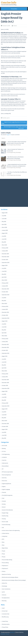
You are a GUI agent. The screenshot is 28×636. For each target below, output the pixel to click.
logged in (9, 134)
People (3, 551)
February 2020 (5, 403)
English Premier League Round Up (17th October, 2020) (14, 122)
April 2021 (4, 368)
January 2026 (5, 230)
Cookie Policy (5, 621)
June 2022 (4, 327)
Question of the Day (6, 574)
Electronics (4, 480)
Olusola (15, 25)
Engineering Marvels (6, 483)
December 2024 (5, 253)
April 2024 (4, 277)
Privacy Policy (5, 627)
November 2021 (5, 347)
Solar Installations (6, 589)
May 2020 (4, 400)
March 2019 (4, 420)
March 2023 (4, 303)
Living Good (4, 536)
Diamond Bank (5, 466)
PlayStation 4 (5, 565)
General (3, 507)
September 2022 (5, 318)
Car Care (4, 451)
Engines (4, 486)
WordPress (12, 632)
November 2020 (5, 382)
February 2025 (5, 247)
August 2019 (4, 409)
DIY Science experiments (7, 471)
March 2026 (4, 227)
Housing (4, 518)
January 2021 (5, 376)
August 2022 (4, 321)
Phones (3, 556)
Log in (3, 608)
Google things (5, 512)
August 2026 (4, 212)
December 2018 (5, 423)
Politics (3, 571)
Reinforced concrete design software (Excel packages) (14, 580)
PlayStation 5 (5, 568)
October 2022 (5, 315)
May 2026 (4, 221)
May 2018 (4, 438)
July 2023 (4, 297)
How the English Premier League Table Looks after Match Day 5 (15, 127)
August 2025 (4, 233)
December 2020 (5, 379)
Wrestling (4, 600)
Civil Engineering (6, 454)
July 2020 (4, 394)
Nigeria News (5, 548)
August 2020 (4, 391)
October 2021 (5, 350)
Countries (4, 460)
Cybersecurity (5, 463)
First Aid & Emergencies (7, 495)
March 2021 (4, 370)
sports (8, 117)
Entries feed (4, 611)
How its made (5, 521)
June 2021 (4, 362)
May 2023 (4, 300)
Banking (4, 448)
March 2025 (4, 245)
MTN (3, 539)
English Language (6, 489)
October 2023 (5, 291)
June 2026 (4, 218)
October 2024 (5, 259)
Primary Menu (14, 8)
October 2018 (5, 426)
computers (4, 457)
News (3, 542)
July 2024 (4, 268)
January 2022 (5, 341)
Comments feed (5, 614)
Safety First (4, 583)
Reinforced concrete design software (10, 577)
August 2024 (4, 265)
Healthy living (5, 515)
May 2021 (4, 365)
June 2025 (4, 239)
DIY (2, 469)
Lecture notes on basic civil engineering (11, 530)
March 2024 (4, 280)
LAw (3, 527)
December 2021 (5, 344)
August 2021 (4, 356)
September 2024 (5, 262)
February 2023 (5, 306)
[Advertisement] (14, 193)
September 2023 (5, 294)
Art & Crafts (4, 445)
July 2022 (4, 324)
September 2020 (5, 388)
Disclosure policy (5, 624)
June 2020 (4, 397)
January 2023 (5, 309)
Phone (3, 553)
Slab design (4, 586)
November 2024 (5, 256)
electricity (4, 477)
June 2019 (4, 414)
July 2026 (4, 215)
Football (4, 117)
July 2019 (4, 411)
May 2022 (4, 329)
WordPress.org (5, 616)
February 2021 (5, 373)
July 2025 (4, 236)
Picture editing (5, 562)
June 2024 (4, 271)
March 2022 (4, 335)
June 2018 (4, 435)
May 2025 (4, 242)
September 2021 (5, 353)
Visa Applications (6, 597)
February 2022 (5, 338)
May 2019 (4, 417)
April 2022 (4, 332)
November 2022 (5, 312)
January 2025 (5, 250)
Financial (4, 492)
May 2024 (4, 274)
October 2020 (5, 385)
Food (3, 498)
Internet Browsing (6, 524)
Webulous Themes (5, 634)
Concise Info (8, 2)
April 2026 (4, 224)
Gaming (3, 504)
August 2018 (4, 429)
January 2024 (5, 286)
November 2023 (5, 288)
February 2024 (5, 283)
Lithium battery (5, 533)
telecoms (4, 594)
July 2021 (4, 359)
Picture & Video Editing (7, 559)
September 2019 (5, 406)
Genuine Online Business (7, 510)
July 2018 (4, 432)
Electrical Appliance (6, 474)
